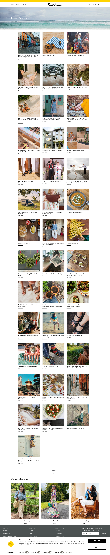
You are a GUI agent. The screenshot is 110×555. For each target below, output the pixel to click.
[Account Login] (95, 4)
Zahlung (30, 533)
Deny (96, 547)
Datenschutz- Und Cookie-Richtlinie (10, 536)
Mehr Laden (53, 470)
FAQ (3, 532)
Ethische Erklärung (6, 533)
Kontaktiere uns (6, 530)
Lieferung (31, 530)
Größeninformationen (33, 535)
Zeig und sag (23, 4)
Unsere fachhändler (33, 536)
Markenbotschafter (59, 533)
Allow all (97, 540)
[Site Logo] (55, 4)
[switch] (39, 552)
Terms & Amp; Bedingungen (8, 535)
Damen (12, 4)
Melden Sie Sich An (60, 536)
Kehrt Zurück (31, 532)
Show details (69, 552)
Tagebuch (58, 535)
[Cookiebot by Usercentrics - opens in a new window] (10, 552)
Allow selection (96, 544)
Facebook (58, 532)
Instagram (58, 530)
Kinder (17, 4)
